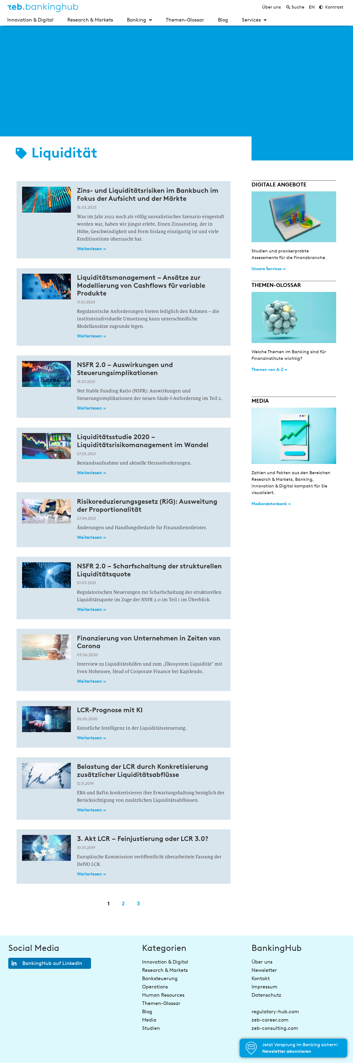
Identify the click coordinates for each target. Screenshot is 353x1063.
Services (251, 20)
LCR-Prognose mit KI (110, 710)
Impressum (264, 987)
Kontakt (261, 978)
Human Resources (163, 995)
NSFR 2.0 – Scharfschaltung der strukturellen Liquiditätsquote (149, 570)
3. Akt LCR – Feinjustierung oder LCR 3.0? (142, 839)
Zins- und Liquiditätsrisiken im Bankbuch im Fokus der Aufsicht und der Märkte (147, 194)
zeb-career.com (270, 1020)
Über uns (262, 962)
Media (149, 1020)
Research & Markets (90, 20)
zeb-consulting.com (275, 1028)
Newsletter (264, 970)
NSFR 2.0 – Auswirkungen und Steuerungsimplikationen (125, 369)
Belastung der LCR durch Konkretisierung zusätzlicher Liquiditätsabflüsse (142, 771)
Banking (136, 20)
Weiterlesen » (91, 248)
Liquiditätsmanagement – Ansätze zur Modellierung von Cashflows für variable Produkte (141, 285)
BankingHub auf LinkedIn (52, 963)
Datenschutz (266, 995)
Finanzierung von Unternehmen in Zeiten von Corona (148, 642)
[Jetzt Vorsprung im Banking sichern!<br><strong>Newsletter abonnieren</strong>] (251, 1048)
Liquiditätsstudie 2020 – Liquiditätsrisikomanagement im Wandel (142, 441)
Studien (151, 1028)
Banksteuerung (160, 978)
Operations (155, 987)
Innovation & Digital (30, 20)
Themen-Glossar (185, 20)
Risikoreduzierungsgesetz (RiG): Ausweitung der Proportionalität (147, 505)
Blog (223, 20)
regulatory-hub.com (275, 1012)
